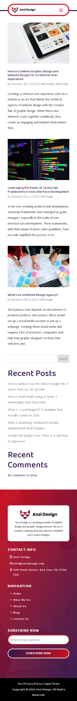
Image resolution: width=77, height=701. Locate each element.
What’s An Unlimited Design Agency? (33, 294)
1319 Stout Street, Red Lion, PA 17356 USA (40, 572)
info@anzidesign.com (28, 563)
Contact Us (21, 619)
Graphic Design (46, 84)
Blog (16, 612)
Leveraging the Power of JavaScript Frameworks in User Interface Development (38, 189)
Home (17, 593)
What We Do (22, 600)
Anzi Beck (16, 84)
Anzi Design (21, 557)
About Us (19, 606)
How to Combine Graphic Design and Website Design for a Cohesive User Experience (33, 75)
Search (63, 358)
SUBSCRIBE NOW (38, 653)
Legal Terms (51, 683)
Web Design (62, 84)
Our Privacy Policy (30, 683)
